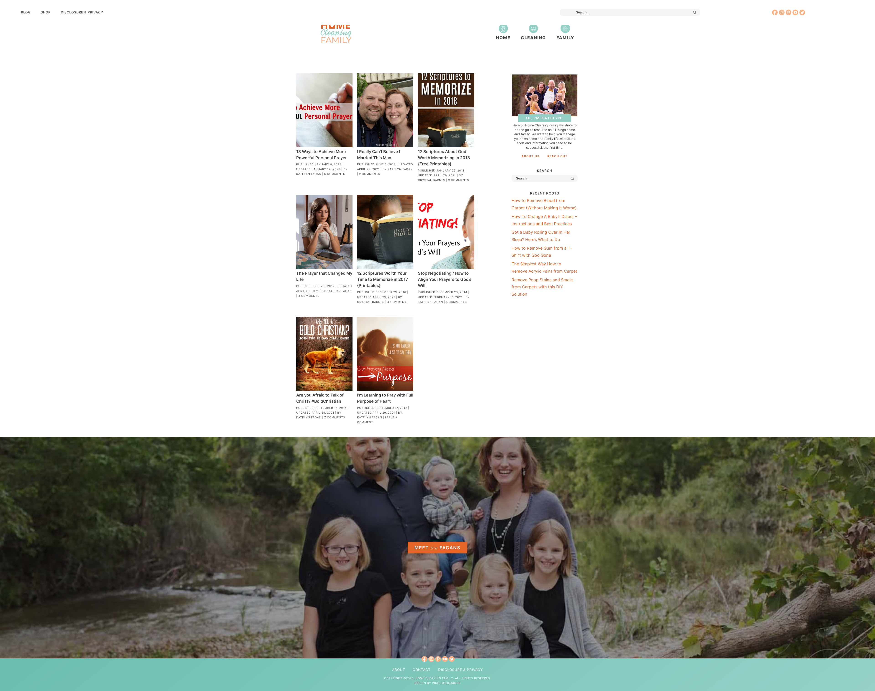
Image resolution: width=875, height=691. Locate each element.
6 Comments (334, 174)
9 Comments (458, 180)
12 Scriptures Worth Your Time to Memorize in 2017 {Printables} (382, 279)
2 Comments (369, 174)
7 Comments (334, 417)
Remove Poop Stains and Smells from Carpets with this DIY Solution (542, 287)
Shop (46, 12)
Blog (26, 12)
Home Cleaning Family (335, 31)
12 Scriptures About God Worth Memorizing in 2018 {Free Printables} (444, 157)
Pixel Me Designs (446, 683)
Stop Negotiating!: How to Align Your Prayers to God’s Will (444, 279)
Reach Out (557, 156)
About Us (531, 156)
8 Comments (456, 302)
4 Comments (308, 295)
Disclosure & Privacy (82, 12)
